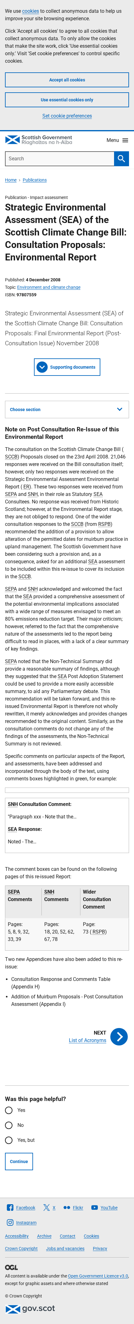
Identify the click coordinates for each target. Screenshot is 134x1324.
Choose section (25, 409)
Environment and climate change (48, 287)
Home (11, 179)
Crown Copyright (21, 1248)
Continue (19, 1161)
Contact (67, 1236)
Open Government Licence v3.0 (98, 1275)
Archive (44, 1236)
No (20, 1125)
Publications (35, 179)
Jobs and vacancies (65, 1248)
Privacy (100, 1248)
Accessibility (17, 1236)
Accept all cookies (67, 79)
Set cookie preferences (67, 116)
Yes (21, 1110)
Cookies (91, 1236)
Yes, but (26, 1140)
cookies (30, 11)
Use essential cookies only (67, 99)
